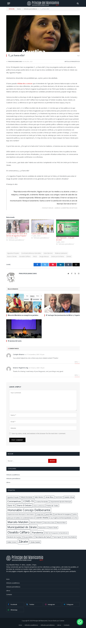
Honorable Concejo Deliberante (29, 510)
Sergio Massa (44, 256)
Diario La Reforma (39, 505)
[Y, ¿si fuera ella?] (43, 33)
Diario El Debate (24, 505)
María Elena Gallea (49, 522)
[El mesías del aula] (24, 328)
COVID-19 (28, 501)
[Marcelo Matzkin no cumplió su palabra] (24, 303)
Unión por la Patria (57, 256)
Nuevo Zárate (12, 256)
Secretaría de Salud (43, 537)
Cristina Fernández (42, 502)
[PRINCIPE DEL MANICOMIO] (24, 560)
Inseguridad (40, 514)
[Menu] (8, 3)
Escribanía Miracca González (31, 253)
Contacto (9, 594)
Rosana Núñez (28, 537)
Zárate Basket (35, 542)
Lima (75, 518)
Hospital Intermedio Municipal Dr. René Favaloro (21, 514)
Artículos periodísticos (72, 61)
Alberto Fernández (27, 497)
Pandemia (37, 532)
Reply (77, 362)
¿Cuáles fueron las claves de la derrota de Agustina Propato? (16, 235)
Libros (8, 482)
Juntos (75, 514)
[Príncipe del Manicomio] (43, 3)
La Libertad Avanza (28, 518)
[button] (80, 622)
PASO (35, 256)
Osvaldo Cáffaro (25, 256)
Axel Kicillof (59, 497)
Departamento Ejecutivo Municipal (61, 502)
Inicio (8, 579)
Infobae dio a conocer (24, 84)
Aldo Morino (39, 497)
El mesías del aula (15, 341)
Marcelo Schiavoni (36, 522)
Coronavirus (14, 501)
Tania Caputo (57, 537)
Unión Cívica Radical (70, 537)
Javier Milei (49, 514)
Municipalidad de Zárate (22, 527)
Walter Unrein (11, 542)
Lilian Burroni (48, 253)
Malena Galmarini (61, 253)
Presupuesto (54, 533)
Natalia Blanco (43, 527)
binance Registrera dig (20, 368)
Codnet (61, 621)
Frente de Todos (52, 505)
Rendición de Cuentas (14, 537)
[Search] (77, 3)
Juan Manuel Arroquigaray (63, 514)
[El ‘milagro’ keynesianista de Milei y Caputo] (62, 303)
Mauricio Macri (61, 522)
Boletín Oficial (69, 497)
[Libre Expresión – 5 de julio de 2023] (67, 228)
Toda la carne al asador (39, 234)
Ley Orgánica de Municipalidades (61, 518)
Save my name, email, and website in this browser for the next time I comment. (39, 433)
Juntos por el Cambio (13, 518)
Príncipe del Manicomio (40, 621)
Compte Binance (18, 354)
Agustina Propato (13, 253)
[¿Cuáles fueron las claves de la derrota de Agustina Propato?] (17, 226)
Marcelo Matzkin (18, 522)
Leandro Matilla (42, 518)
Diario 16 (11, 505)
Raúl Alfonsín (64, 533)
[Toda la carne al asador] (42, 226)
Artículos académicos (13, 475)
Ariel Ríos (49, 497)
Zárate (68, 256)
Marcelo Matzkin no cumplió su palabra (23, 315)
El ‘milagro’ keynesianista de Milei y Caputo (63, 315)
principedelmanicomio (15, 61)
